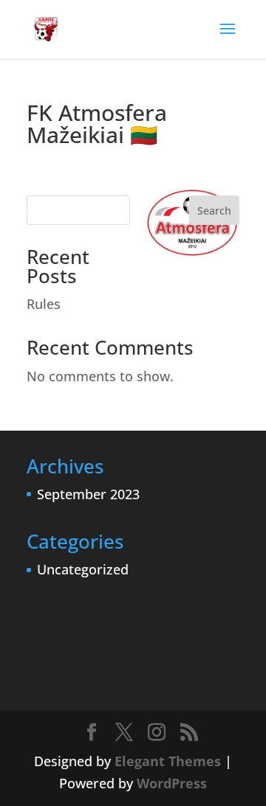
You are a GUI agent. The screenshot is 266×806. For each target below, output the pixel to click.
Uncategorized (83, 569)
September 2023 (88, 494)
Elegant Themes (168, 761)
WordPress (172, 783)
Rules (44, 304)
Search (214, 211)
